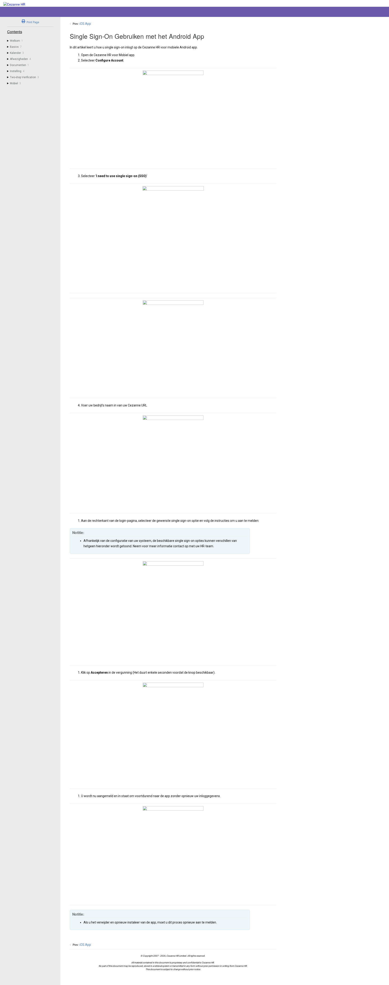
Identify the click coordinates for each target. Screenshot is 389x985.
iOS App (85, 23)
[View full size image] (173, 118)
